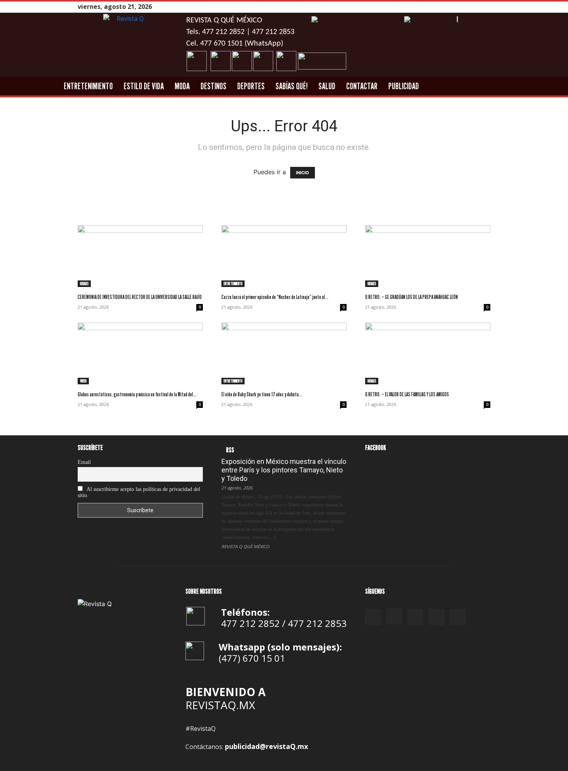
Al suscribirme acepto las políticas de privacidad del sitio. (139, 492)
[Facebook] (447, 7)
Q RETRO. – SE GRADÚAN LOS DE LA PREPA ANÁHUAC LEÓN (411, 297)
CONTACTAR (362, 86)
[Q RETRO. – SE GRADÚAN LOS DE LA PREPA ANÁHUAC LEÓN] (427, 256)
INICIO (302, 172)
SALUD (326, 86)
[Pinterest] (467, 7)
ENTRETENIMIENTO (88, 86)
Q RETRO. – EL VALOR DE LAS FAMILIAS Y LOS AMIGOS (407, 394)
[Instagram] (457, 7)
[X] (476, 7)
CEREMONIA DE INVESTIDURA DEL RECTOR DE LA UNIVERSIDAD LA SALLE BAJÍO (140, 297)
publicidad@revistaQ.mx (266, 746)
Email (84, 462)
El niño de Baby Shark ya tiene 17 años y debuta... (261, 394)
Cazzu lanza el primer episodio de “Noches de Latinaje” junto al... (274, 297)
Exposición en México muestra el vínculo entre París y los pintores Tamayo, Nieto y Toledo (283, 469)
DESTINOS (213, 86)
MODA (182, 86)
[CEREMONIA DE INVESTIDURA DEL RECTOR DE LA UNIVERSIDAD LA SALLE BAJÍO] (140, 256)
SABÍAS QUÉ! (291, 86)
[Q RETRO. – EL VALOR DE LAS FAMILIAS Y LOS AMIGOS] (427, 353)
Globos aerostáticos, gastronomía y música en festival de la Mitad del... (137, 394)
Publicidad (403, 86)
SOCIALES (84, 283)
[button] (532, 86)
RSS (230, 450)
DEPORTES (251, 86)
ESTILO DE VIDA (144, 86)
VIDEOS (83, 381)
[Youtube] (486, 7)
